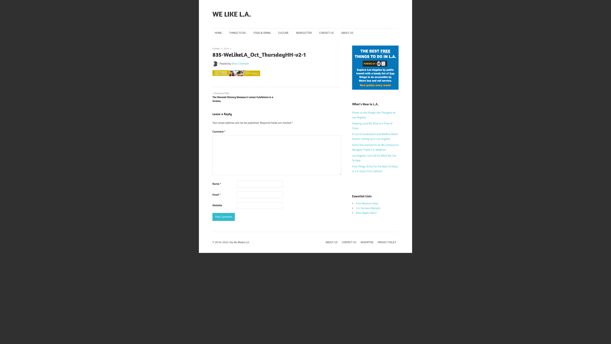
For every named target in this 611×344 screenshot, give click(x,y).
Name (216, 184)
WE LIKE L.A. (231, 14)
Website (217, 205)
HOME (218, 33)
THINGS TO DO (237, 33)
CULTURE (283, 33)
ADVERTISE (367, 242)
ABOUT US (347, 33)
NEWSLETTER (304, 33)
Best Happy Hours (366, 213)
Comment (218, 131)
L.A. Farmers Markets (368, 208)
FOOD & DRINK (262, 33)
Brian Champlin (240, 63)
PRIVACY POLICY (387, 242)
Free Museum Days (367, 203)
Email (216, 195)
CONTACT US (326, 33)
